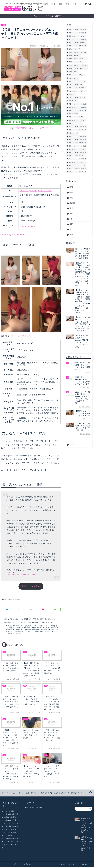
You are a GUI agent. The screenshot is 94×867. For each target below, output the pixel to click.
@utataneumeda (27, 226)
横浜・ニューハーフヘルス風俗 (77, 139)
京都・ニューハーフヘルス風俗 (77, 33)
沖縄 (30, 9)
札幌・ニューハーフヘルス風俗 (77, 107)
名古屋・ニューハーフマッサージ (78, 68)
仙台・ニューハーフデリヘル (77, 36)
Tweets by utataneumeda (13, 235)
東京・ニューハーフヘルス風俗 (77, 126)
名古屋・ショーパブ (74, 55)
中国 (67, 4)
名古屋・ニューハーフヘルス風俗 (78, 65)
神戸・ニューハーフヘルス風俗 (77, 152)
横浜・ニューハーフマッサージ (77, 143)
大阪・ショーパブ (73, 78)
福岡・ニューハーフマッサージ (77, 162)
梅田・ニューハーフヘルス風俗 (77, 136)
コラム (72, 444)
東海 (37, 4)
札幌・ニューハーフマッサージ (77, 110)
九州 (23, 9)
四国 (74, 4)
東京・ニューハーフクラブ (76, 117)
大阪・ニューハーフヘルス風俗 (77, 88)
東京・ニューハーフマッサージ (77, 130)
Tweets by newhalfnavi (35, 807)
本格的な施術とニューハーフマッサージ (33, 128)
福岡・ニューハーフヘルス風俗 (77, 159)
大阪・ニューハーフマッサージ (77, 91)
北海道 (45, 4)
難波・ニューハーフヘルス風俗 (77, 168)
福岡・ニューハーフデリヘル (77, 155)
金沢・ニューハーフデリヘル (77, 165)
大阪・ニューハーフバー (75, 84)
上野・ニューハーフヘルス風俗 (77, 29)
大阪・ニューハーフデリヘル (77, 81)
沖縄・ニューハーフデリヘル (77, 149)
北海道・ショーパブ (74, 49)
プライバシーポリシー (13, 864)
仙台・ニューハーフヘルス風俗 (77, 39)
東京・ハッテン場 (73, 133)
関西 (30, 4)
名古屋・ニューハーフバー (76, 62)
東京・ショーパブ (73, 113)
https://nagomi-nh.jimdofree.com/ (35, 191)
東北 (53, 4)
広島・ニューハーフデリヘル (77, 97)
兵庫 (3, 25)
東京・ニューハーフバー (75, 123)
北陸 (60, 4)
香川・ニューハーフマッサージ (77, 172)
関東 (23, 4)
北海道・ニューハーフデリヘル (77, 52)
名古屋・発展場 (73, 71)
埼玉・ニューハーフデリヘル (77, 75)
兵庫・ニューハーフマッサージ (12, 599)
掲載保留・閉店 (73, 101)
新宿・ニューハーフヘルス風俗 (77, 104)
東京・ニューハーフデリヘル (77, 120)
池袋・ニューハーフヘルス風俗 (77, 146)
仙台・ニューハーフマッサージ (77, 42)
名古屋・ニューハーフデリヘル (77, 58)
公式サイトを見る (31, 586)
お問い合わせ (28, 864)
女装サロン (72, 94)
